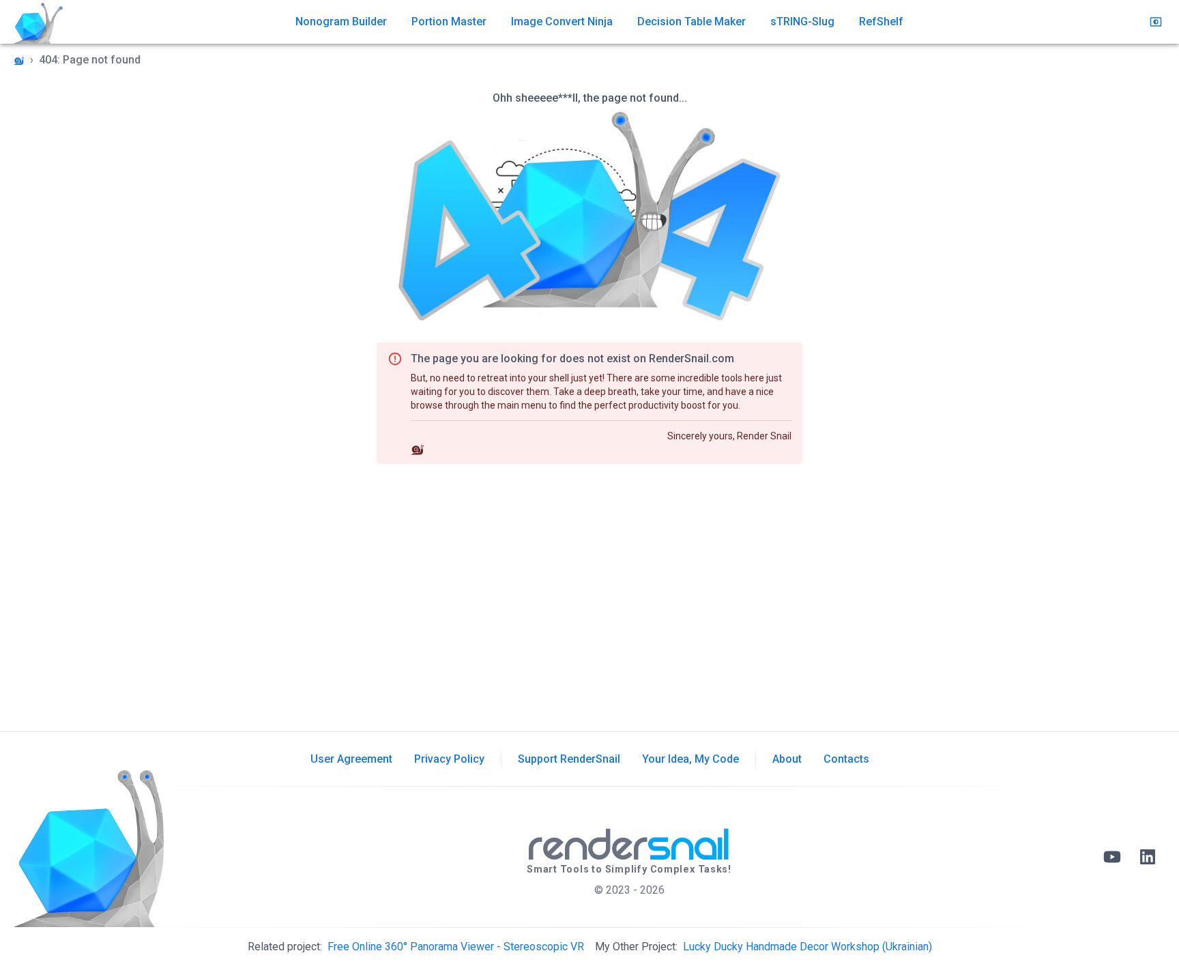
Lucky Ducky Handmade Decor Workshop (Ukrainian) (807, 946)
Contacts (846, 758)
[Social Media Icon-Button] (1112, 857)
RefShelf (881, 21)
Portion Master (448, 21)
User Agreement (351, 758)
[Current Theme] (1155, 21)
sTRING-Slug (802, 21)
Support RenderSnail (569, 758)
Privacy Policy (449, 758)
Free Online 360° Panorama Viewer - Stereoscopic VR (456, 946)
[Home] (19, 60)
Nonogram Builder (341, 21)
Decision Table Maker (691, 21)
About (787, 758)
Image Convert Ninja (562, 21)
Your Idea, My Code (690, 758)
